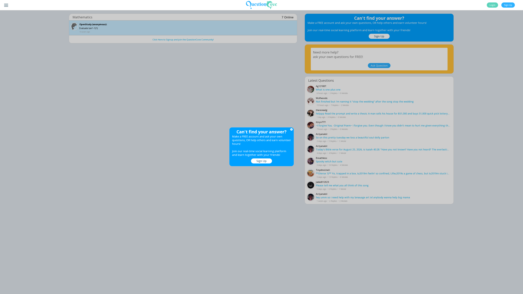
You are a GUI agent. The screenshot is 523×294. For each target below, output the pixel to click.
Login (492, 5)
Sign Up (508, 5)
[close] (291, 129)
